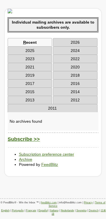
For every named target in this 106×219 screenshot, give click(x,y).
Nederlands (67, 210)
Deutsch (94, 210)
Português (18, 210)
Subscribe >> (24, 139)
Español (43, 210)
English (5, 210)
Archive (25, 159)
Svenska (81, 210)
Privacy (88, 202)
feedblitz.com (49, 202)
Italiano (54, 210)
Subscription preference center (46, 154)
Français (31, 210)
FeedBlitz (49, 164)
